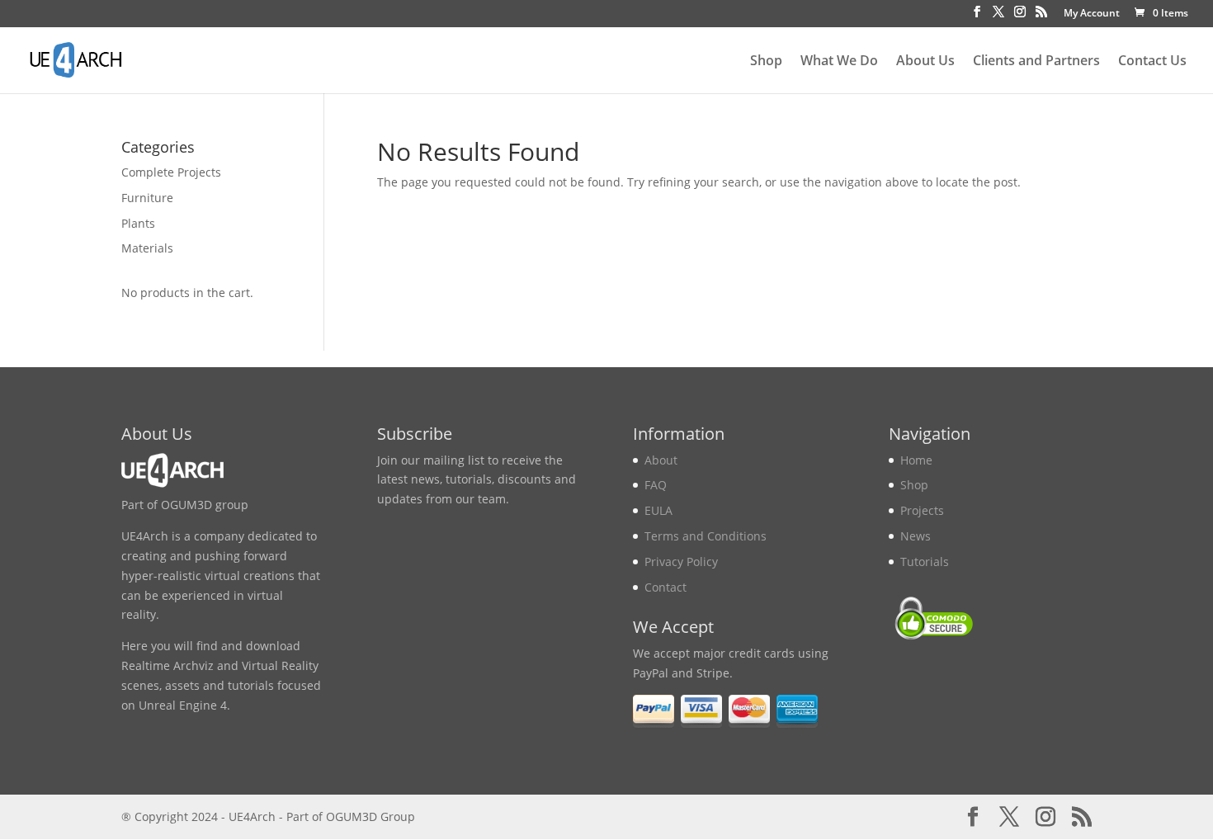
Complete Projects (171, 172)
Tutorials (924, 561)
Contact (665, 587)
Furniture (147, 197)
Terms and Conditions (705, 536)
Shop (766, 61)
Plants (138, 223)
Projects (922, 510)
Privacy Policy (681, 561)
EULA (658, 510)
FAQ (655, 485)
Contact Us (1152, 61)
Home (916, 460)
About (660, 460)
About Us (925, 61)
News (915, 536)
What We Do (839, 61)
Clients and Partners (1036, 61)
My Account (1092, 14)
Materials (147, 248)
